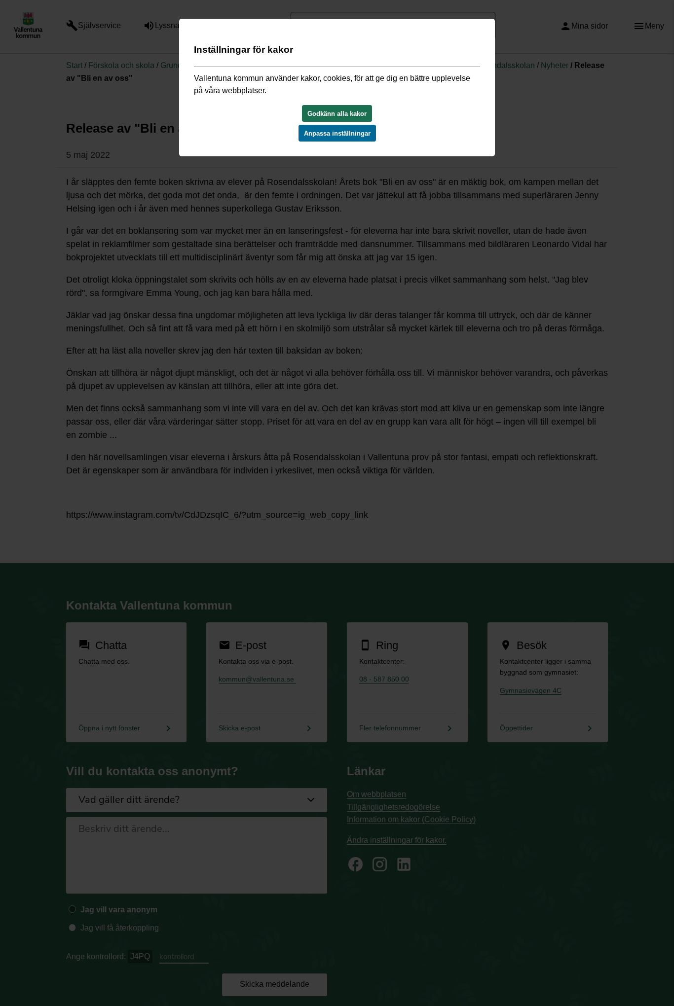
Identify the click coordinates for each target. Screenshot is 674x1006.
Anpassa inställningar (337, 133)
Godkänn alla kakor (337, 113)
